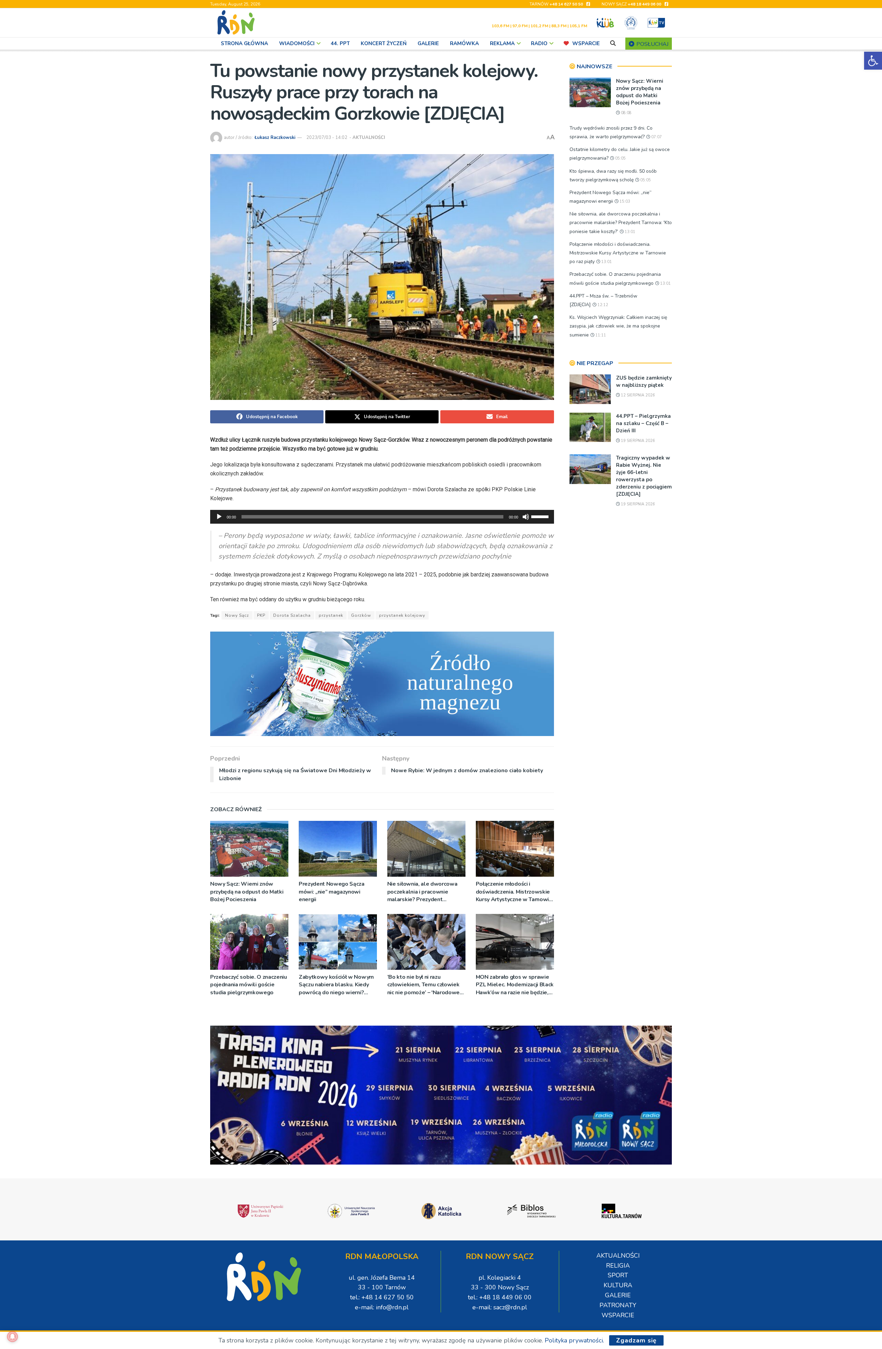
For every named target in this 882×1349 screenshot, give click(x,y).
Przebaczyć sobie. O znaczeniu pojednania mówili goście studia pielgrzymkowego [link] (248, 984)
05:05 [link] (620, 158)
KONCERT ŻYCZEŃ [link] (384, 43)
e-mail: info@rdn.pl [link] (382, 1307)
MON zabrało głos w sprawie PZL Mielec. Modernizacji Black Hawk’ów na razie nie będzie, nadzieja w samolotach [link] (515, 984)
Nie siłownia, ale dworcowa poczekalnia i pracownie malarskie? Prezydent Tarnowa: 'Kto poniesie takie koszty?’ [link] (423, 891)
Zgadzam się (636, 1340)
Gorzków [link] (361, 615)
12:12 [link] (602, 305)
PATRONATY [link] (617, 1305)
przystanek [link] (331, 615)
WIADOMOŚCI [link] (297, 43)
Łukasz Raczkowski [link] (275, 137)
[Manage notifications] (12, 1336)
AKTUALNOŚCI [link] (368, 137)
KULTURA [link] (618, 1285)
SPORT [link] (618, 1275)
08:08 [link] (626, 112)
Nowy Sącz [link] (237, 615)
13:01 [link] (629, 231)
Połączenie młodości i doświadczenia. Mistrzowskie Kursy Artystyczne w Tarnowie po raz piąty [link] (514, 891)
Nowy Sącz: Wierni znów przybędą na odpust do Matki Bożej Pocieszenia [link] (246, 891)
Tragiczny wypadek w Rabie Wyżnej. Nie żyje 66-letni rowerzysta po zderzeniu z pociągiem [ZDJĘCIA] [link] (644, 475)
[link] (873, 61)
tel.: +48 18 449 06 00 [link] (500, 1297)
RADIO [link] (539, 43)
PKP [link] (261, 615)
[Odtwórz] (219, 516)
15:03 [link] (624, 201)
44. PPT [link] (340, 43)
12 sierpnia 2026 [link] (637, 395)
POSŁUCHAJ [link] (651, 44)
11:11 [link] (600, 335)
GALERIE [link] (428, 43)
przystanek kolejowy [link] (402, 615)
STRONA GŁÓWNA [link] (244, 43)
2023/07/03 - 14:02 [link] (326, 137)
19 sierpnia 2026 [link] (637, 440)
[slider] (541, 516)
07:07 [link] (656, 137)
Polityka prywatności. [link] (574, 1340)
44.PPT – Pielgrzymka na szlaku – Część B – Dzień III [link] (643, 423)
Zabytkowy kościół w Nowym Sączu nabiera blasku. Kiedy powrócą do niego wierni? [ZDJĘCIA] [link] (336, 984)
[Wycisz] (525, 516)
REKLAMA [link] (502, 43)
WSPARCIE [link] (586, 43)
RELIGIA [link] (618, 1265)
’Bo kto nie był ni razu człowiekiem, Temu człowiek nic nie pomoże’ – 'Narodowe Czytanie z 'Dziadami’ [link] (423, 984)
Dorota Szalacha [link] (292, 615)
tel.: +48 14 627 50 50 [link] (382, 1297)
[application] (382, 517)
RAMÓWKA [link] (464, 43)
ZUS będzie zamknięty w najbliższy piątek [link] (644, 381)
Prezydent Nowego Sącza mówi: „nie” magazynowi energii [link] (332, 891)
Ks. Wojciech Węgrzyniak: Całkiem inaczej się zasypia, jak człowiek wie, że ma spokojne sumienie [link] (618, 326)
